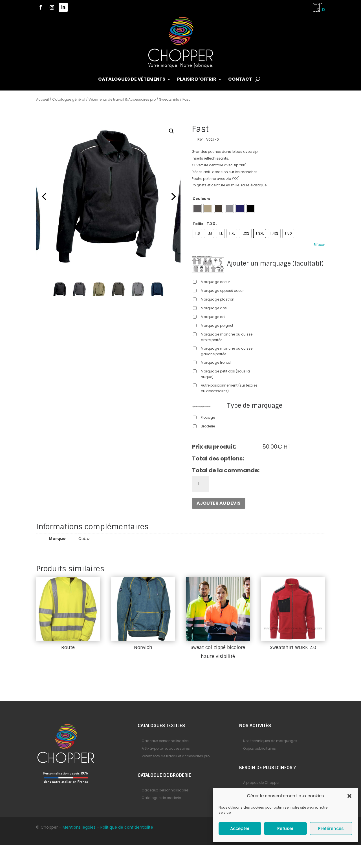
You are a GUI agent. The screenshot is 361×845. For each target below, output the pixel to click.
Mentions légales (79, 827)
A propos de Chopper (261, 782)
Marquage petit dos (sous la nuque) (225, 374)
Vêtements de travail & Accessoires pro (122, 99)
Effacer (319, 244)
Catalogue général (68, 99)
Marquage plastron (217, 299)
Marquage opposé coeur (222, 290)
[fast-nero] (108, 197)
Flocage (208, 417)
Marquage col (213, 316)
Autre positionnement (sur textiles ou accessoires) (229, 388)
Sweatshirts (169, 99)
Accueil (42, 99)
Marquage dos (214, 308)
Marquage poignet (217, 325)
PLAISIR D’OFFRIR (196, 79)
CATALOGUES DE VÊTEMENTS (131, 79)
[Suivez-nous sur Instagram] (51, 7)
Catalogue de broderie (161, 797)
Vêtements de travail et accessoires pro (176, 756)
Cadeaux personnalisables (165, 740)
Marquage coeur (215, 281)
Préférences (331, 828)
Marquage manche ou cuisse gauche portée (226, 351)
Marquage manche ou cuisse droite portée (226, 337)
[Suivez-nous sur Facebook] (40, 7)
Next (172, 196)
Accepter (240, 828)
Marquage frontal (216, 362)
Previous (44, 196)
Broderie (208, 426)
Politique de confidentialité (126, 827)
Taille (198, 223)
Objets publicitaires (259, 748)
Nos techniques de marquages (270, 740)
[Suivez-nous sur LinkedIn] (63, 7)
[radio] (197, 208)
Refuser (285, 828)
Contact (240, 79)
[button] (349, 796)
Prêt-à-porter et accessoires (166, 748)
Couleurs (201, 198)
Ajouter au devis (219, 503)
